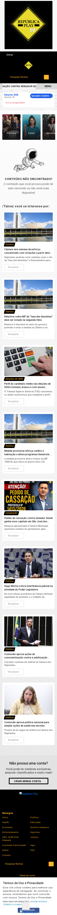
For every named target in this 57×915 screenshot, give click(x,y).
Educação (35, 822)
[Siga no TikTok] (46, 801)
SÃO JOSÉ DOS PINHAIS (10, 838)
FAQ (32, 850)
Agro (32, 845)
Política (34, 817)
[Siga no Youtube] (37, 801)
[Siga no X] (28, 801)
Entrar (9, 54)
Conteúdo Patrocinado (14, 845)
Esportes (35, 832)
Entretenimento (10, 832)
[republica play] (28, 24)
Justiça (34, 837)
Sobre (5, 850)
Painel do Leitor (28, 875)
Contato (6, 855)
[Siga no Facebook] (11, 801)
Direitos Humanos (39, 827)
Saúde (5, 822)
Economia (7, 827)
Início (5, 817)
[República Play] (28, 65)
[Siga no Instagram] (20, 801)
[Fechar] (26, 906)
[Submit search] (46, 77)
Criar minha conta (27, 781)
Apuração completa (40, 96)
